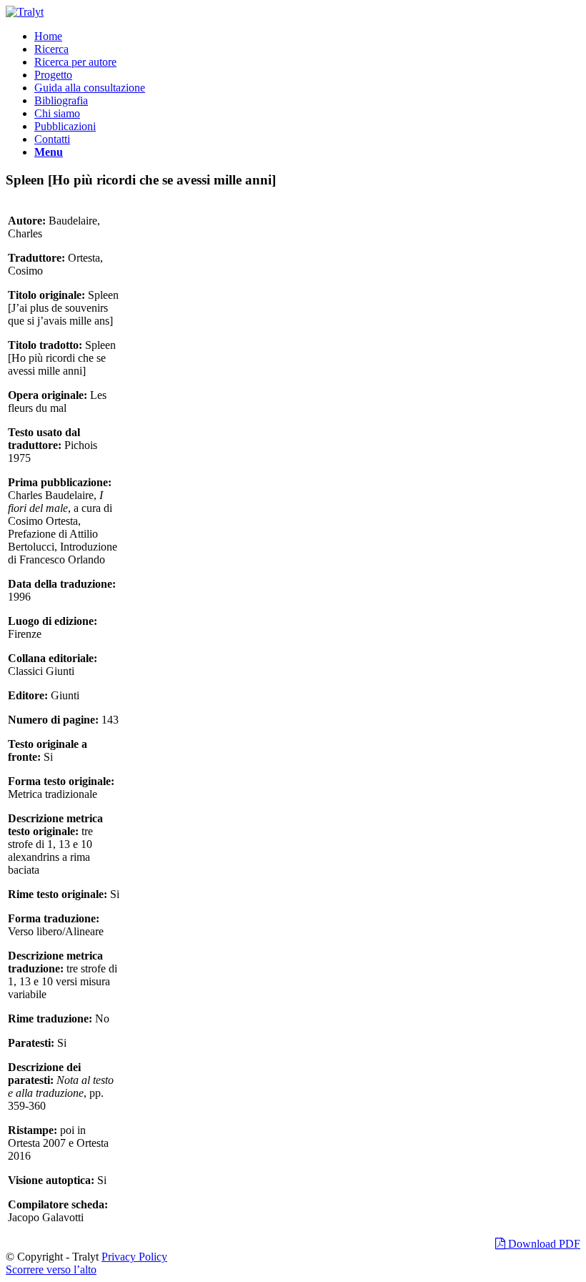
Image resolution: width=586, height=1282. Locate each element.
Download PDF (542, 1244)
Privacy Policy (134, 1257)
